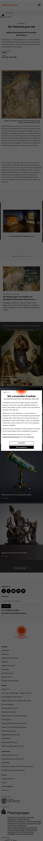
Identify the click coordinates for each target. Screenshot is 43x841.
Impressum (30, 437)
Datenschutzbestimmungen (11, 437)
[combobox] (6, 392)
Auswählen (21, 443)
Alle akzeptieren (21, 447)
